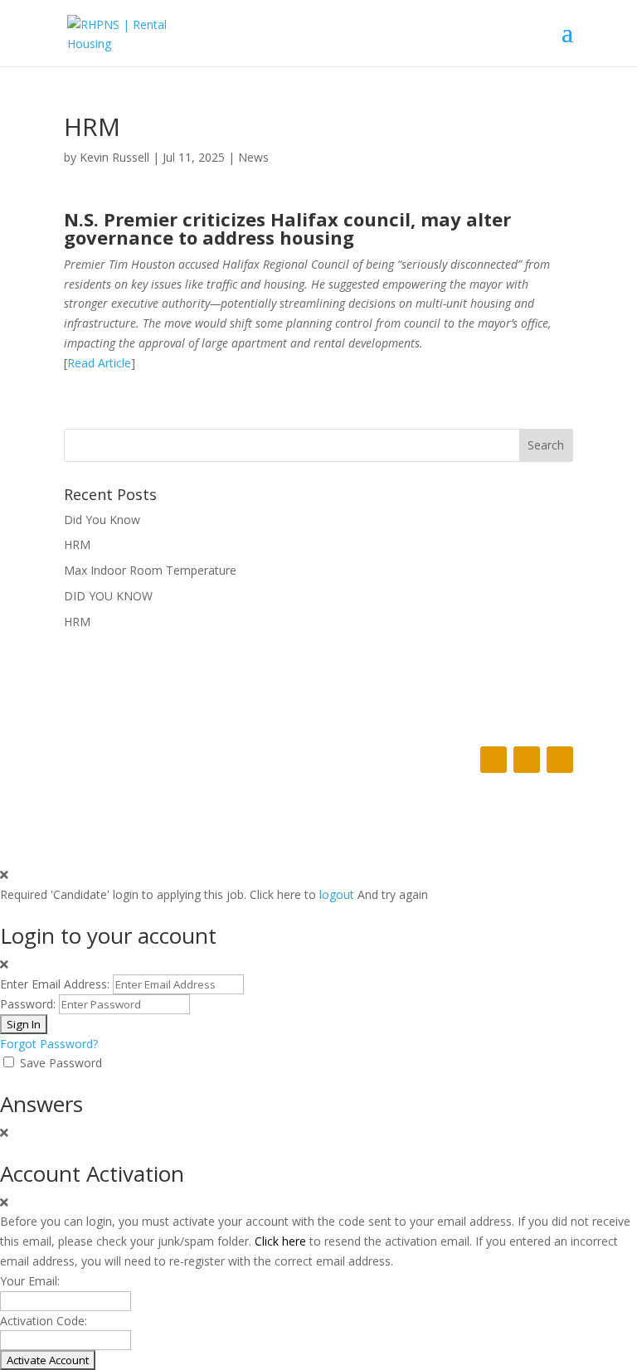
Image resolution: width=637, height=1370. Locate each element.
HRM (77, 544)
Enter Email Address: (54, 984)
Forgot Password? (49, 1044)
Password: (28, 1004)
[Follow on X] (526, 759)
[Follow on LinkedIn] (560, 759)
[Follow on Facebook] (493, 759)
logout (336, 894)
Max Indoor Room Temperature (150, 570)
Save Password (61, 1063)
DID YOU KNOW (108, 596)
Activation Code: (43, 1321)
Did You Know (102, 519)
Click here (280, 1241)
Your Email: (30, 1281)
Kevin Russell (114, 157)
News (253, 157)
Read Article (99, 363)
